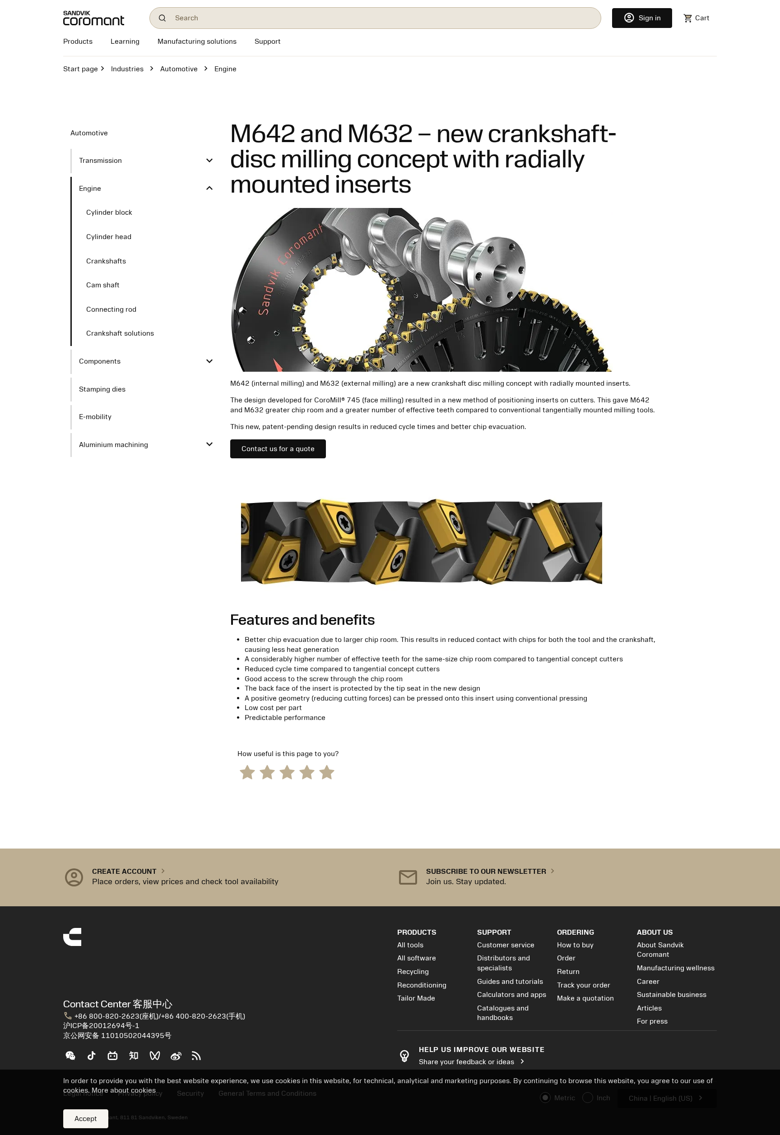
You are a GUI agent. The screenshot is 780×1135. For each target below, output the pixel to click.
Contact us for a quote (278, 448)
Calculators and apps (511, 994)
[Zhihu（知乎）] (137, 1059)
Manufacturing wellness (676, 968)
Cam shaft (103, 285)
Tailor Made (416, 998)
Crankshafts (106, 261)
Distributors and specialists (503, 963)
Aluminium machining (113, 444)
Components (100, 361)
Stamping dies (102, 389)
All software (416, 958)
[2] (267, 771)
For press (652, 1021)
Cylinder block (109, 212)
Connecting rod (111, 309)
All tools (410, 945)
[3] (287, 771)
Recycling (413, 971)
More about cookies (124, 1090)
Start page (80, 69)
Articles (649, 1008)
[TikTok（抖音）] (95, 1059)
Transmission (100, 160)
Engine (90, 188)
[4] (307, 771)
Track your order (583, 985)
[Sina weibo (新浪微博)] (179, 1059)
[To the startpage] (101, 18)
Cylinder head (108, 236)
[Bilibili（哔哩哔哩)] (116, 1059)
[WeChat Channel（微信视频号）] (158, 1059)
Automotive (179, 69)
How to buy (575, 945)
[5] (327, 771)
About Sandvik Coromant (660, 950)
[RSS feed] (200, 1059)
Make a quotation (585, 998)
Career (648, 981)
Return (568, 971)
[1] (247, 771)
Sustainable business (671, 994)
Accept (85, 1118)
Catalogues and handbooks (503, 1013)
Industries (127, 69)
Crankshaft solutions (120, 333)
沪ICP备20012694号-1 (101, 1025)
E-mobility (95, 416)
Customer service (505, 945)
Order (566, 958)
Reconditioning (421, 985)
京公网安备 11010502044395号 (117, 1035)
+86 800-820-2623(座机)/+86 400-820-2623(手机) (154, 1016)
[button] (223, 877)
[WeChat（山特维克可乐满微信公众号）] (73, 1059)
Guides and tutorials (510, 981)
